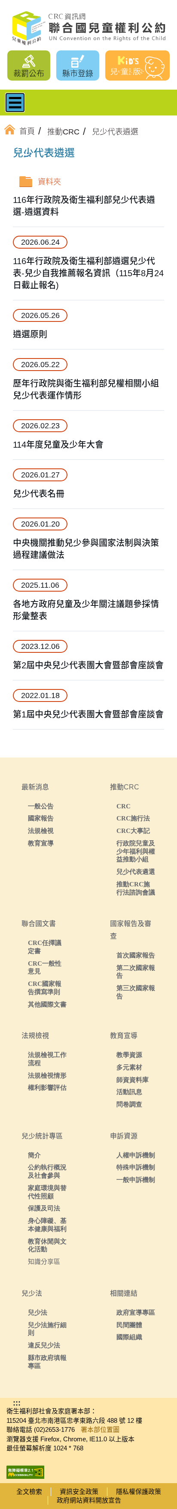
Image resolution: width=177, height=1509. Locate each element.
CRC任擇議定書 (44, 946)
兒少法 (37, 1312)
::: (27, 154)
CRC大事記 (133, 830)
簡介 (34, 1155)
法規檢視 (41, 830)
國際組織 (129, 1337)
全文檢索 (29, 1491)
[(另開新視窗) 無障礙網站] (25, 1469)
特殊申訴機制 (135, 1167)
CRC (123, 806)
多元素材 (129, 1067)
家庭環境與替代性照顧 (47, 1192)
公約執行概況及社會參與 (47, 1171)
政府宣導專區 (135, 1312)
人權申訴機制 (135, 1155)
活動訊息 (129, 1091)
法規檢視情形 (47, 1075)
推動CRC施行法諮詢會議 (135, 888)
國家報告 (41, 818)
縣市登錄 (77, 73)
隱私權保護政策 (138, 1491)
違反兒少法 (44, 1345)
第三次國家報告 (135, 992)
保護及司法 (44, 1208)
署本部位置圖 (100, 1429)
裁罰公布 (28, 73)
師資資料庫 (132, 1079)
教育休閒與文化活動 (47, 1245)
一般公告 (41, 806)
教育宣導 (41, 843)
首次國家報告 (135, 955)
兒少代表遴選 (135, 871)
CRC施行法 (133, 818)
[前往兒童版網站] (137, 65)
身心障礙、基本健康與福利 (47, 1224)
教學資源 (129, 1054)
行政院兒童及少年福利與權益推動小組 (135, 851)
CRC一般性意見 (44, 967)
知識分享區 (44, 1261)
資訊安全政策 (79, 1491)
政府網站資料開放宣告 (89, 1500)
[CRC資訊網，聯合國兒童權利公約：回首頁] (88, 28)
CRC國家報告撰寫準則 (44, 987)
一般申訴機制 (135, 1179)
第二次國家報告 (135, 971)
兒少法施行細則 (47, 1329)
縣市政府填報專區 (47, 1361)
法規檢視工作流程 (47, 1058)
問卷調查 (129, 1104)
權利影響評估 (47, 1087)
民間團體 (129, 1325)
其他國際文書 (47, 1004)
